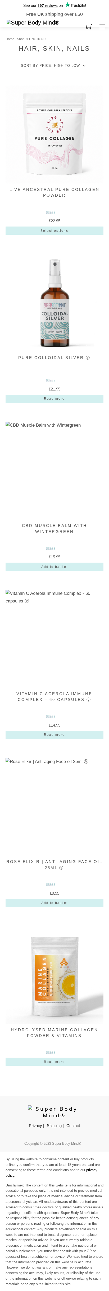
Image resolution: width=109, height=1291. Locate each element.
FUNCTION (35, 39)
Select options (54, 231)
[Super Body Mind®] (33, 22)
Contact (73, 1125)
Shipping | (55, 1125)
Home (10, 39)
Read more (54, 399)
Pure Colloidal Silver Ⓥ (54, 357)
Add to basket (54, 567)
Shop (21, 39)
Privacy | (36, 1125)
